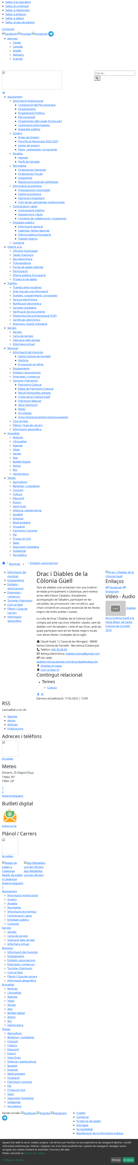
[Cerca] (97, 78)
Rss (9, 1021)
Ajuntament (9, 891)
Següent (18, 796)
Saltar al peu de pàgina (19, 22)
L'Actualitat (14, 993)
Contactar (8, 29)
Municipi (15, 564)
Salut (10, 1094)
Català (17, 42)
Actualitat (8, 984)
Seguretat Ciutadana (20, 1098)
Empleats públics (18, 920)
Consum (12, 1041)
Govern (12, 899)
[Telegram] (51, 33)
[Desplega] (23, 564)
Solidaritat (14, 1102)
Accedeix (7, 759)
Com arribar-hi (50, 670)
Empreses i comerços (21, 964)
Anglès (17, 51)
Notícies (12, 724)
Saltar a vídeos (14, 18)
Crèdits (80, 1113)
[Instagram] (40, 33)
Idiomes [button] (12, 38)
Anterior (7, 796)
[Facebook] (10, 33)
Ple (9, 1086)
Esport (11, 1053)
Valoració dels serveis (21, 940)
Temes (6, 1029)
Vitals (10, 1001)
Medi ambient (16, 1074)
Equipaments (15, 580)
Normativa (14, 907)
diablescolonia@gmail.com (83, 653)
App (9, 1009)
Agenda (12, 716)
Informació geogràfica (21, 980)
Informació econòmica (21, 911)
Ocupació (13, 1078)
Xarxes (11, 1005)
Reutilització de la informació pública (99, 1133)
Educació (13, 1049)
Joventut (12, 1070)
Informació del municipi (22, 952)
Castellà (18, 46)
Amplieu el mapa (51, 666)
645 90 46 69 (59, 649)
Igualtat (12, 1066)
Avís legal (82, 1125)
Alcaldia (12, 903)
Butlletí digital (16, 1013)
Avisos (11, 720)
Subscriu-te (9, 826)
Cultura (12, 1045)
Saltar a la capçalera (18, 2)
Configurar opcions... (14, 1159)
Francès (18, 59)
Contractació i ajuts (19, 916)
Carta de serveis (17, 936)
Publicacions (15, 728)
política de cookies (34, 1153)
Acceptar (128, 1159)
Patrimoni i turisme (19, 1082)
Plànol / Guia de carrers (22, 976)
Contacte (13, 924)
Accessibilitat (84, 1129)
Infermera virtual (18, 944)
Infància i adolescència (21, 1061)
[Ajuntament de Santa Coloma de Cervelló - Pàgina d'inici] (32, 80)
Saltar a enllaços (15, 14)
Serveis (6, 928)
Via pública (14, 1106)
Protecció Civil (16, 1090)
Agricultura (14, 1033)
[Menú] (3, 93)
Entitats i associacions (44, 563)
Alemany (18, 55)
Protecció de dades (88, 1121)
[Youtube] (25, 33)
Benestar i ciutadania (20, 1037)
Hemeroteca (15, 1025)
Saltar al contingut (17, 6)
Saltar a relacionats (17, 10)
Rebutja (116, 1159)
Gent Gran (14, 1057)
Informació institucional (22, 895)
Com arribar (15, 604)
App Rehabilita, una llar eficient (34, 873)
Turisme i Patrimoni (19, 600)
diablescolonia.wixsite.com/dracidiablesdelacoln (67, 662)
